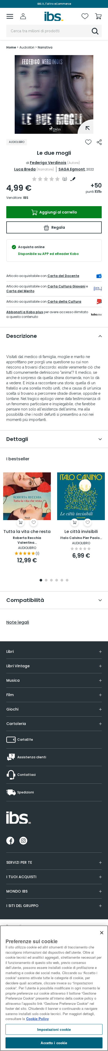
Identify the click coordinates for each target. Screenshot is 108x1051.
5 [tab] (62, 580)
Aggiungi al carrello (58, 212)
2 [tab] (46, 580)
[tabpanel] (54, 94)
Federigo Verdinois (48, 162)
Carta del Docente (63, 276)
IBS (25, 197)
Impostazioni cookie (54, 1029)
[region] (54, 988)
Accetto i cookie (54, 1042)
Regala (58, 227)
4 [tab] (57, 580)
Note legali (17, 622)
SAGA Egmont (71, 169)
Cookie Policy (37, 1018)
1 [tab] (54, 130)
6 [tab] (67, 580)
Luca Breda (25, 169)
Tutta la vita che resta (27, 532)
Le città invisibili (81, 532)
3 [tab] (51, 580)
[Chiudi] (101, 932)
